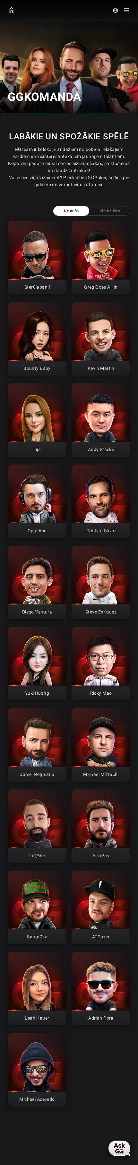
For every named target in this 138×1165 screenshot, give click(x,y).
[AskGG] (119, 1148)
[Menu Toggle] (126, 10)
